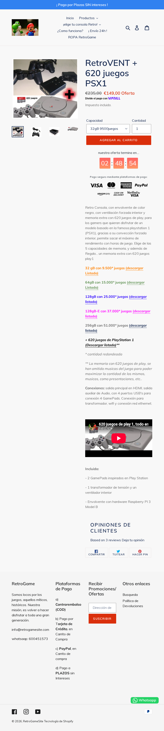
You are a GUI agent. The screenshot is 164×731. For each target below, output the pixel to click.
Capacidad (94, 120)
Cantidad (139, 120)
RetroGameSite (33, 721)
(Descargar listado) (100, 345)
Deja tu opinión (133, 540)
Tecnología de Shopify (58, 721)
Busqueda (130, 594)
